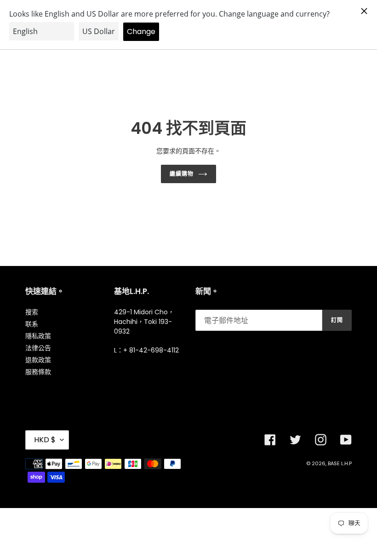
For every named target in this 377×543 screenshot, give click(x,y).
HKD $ (45, 439)
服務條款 (38, 371)
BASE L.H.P (340, 463)
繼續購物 (182, 174)
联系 (31, 324)
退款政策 (38, 359)
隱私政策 (38, 336)
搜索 (31, 312)
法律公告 (38, 347)
